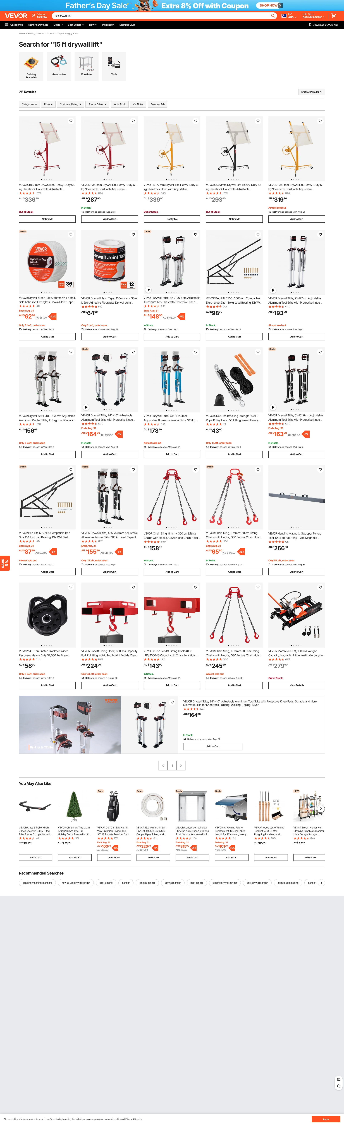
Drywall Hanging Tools (68, 33)
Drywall (50, 33)
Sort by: (305, 91)
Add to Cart (109, 218)
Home (22, 33)
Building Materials (36, 33)
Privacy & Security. (133, 1119)
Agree (326, 1119)
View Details (297, 685)
